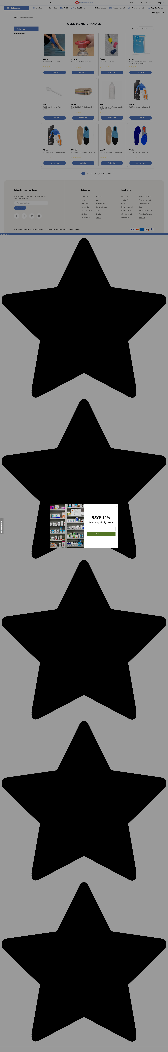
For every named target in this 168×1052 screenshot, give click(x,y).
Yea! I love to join (101, 534)
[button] (2, 526)
